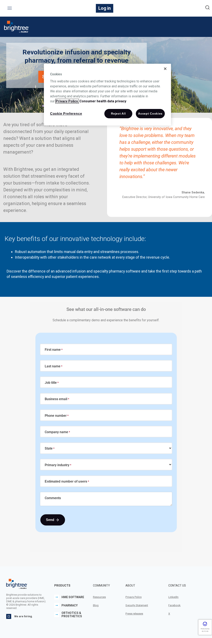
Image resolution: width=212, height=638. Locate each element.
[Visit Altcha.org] (205, 625)
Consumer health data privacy (103, 101)
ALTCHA (205, 631)
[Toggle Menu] (9, 8)
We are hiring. (23, 616)
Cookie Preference (66, 113)
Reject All (118, 113)
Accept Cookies (150, 113)
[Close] (165, 68)
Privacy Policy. (67, 101)
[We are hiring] (8, 616)
